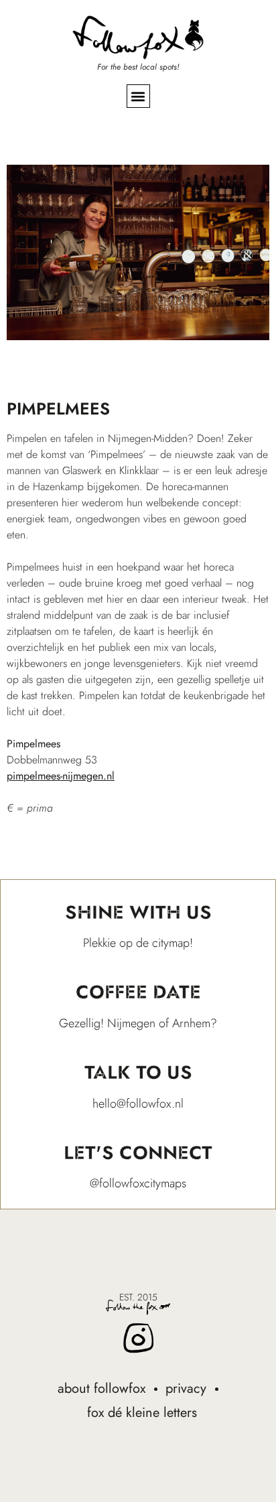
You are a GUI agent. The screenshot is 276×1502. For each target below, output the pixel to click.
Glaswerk (82, 470)
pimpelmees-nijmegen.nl (61, 775)
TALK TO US (138, 1072)
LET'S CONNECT (138, 1153)
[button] (138, 96)
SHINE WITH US (138, 912)
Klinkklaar (139, 470)
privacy (185, 1388)
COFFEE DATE (138, 992)
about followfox (101, 1388)
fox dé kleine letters (142, 1412)
